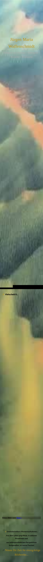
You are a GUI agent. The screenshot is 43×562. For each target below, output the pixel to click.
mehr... (4, 515)
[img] (21, 148)
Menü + (19, 518)
